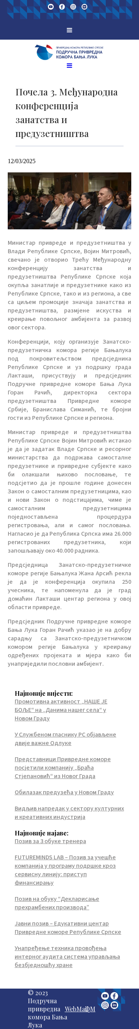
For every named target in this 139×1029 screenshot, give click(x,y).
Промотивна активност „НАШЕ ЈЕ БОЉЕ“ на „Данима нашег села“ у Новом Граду (61, 710)
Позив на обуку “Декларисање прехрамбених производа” (57, 903)
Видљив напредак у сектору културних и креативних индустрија (69, 812)
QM (90, 1009)
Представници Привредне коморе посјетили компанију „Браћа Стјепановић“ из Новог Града (63, 767)
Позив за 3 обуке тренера (50, 841)
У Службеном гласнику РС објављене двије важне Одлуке (65, 738)
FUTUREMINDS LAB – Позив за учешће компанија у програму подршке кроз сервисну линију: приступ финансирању (65, 870)
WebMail (76, 1009)
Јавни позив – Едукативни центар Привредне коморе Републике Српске (68, 927)
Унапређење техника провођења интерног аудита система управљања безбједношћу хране (67, 956)
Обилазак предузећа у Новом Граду (64, 792)
